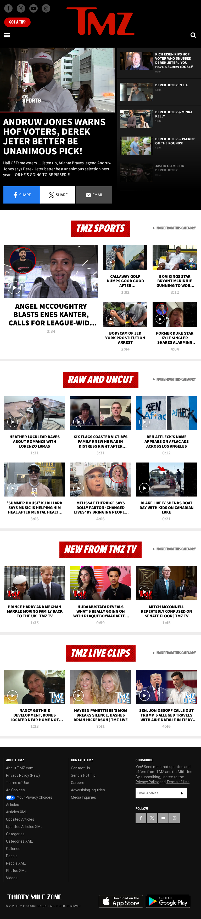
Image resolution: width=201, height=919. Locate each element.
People (12, 856)
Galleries (13, 849)
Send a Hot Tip (83, 775)
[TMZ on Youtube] (33, 8)
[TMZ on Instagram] (46, 8)
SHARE (62, 194)
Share (25, 194)
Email (97, 194)
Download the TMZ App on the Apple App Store (121, 901)
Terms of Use (17, 783)
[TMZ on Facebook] (8, 8)
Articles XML (16, 812)
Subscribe (182, 793)
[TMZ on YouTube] (163, 818)
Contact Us (80, 768)
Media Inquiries (83, 797)
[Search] (193, 35)
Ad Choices (15, 790)
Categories (15, 834)
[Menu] (7, 35)
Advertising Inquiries (88, 790)
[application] (57, 80)
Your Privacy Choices (34, 797)
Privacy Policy (147, 782)
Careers (77, 783)
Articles (12, 805)
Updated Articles (20, 819)
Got (17, 22)
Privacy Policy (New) (23, 775)
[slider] (57, 112)
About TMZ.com (20, 768)
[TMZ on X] (21, 8)
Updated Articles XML (24, 827)
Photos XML (16, 871)
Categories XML (19, 841)
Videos (12, 878)
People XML (16, 863)
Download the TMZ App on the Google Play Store (168, 901)
